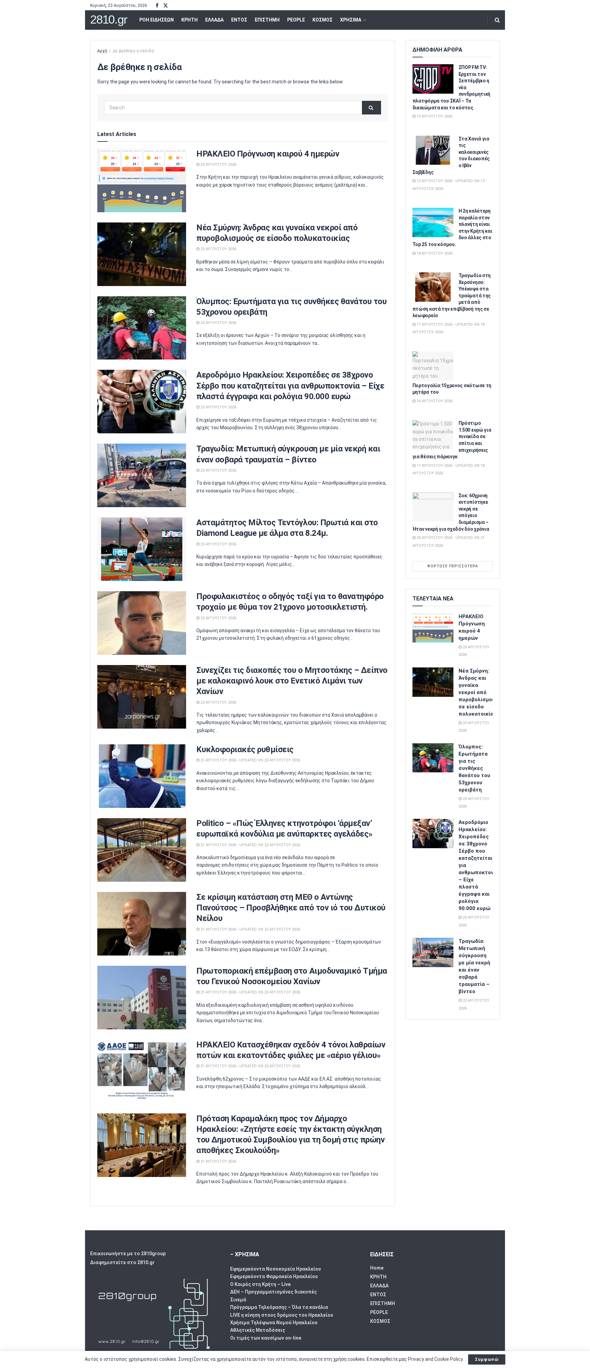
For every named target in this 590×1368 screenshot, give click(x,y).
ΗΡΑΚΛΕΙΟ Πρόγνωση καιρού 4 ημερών (267, 154)
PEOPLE (296, 20)
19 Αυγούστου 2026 (434, 116)
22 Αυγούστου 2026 (217, 407)
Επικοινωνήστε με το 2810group (128, 1253)
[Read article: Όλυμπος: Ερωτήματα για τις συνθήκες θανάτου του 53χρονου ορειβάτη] (141, 328)
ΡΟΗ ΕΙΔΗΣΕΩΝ (156, 20)
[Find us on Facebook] (157, 6)
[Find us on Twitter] (165, 6)
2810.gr (108, 19)
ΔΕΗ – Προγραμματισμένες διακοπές (273, 1292)
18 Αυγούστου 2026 (434, 253)
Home (376, 1268)
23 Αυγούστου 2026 (217, 164)
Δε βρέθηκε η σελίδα (133, 51)
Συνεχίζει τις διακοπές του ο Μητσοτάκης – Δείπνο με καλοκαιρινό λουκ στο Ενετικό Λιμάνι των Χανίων (292, 680)
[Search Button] (497, 20)
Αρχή (102, 51)
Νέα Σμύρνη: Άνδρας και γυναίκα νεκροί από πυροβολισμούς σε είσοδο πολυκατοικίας (478, 692)
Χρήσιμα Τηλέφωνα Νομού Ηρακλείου (274, 1322)
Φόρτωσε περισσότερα (452, 566)
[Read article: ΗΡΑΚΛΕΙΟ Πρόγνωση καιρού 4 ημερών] (141, 180)
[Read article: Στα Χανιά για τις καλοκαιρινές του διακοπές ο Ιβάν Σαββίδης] (432, 150)
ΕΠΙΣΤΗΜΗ (267, 20)
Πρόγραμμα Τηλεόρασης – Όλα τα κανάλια (279, 1307)
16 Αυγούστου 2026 (434, 401)
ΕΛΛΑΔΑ (214, 20)
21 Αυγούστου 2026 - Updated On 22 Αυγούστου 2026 (249, 760)
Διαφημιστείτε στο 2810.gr (122, 1262)
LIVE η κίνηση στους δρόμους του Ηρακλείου (281, 1315)
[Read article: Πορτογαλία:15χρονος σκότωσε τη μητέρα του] (432, 366)
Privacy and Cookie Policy (435, 1359)
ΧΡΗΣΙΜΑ (350, 20)
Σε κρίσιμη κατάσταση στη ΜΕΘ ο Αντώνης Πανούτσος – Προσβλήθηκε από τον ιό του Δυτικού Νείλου (290, 907)
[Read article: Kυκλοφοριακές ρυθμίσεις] (141, 776)
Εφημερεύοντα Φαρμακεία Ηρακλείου (274, 1276)
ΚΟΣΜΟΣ (322, 20)
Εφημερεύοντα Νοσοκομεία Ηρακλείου (275, 1269)
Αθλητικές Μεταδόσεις (257, 1330)
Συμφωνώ (486, 1359)
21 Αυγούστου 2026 (217, 1161)
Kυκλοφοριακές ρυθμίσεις (245, 749)
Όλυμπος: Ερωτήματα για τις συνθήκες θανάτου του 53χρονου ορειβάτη (474, 768)
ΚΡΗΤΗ (189, 20)
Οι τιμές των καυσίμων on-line (265, 1338)
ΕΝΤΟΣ (239, 20)
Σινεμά (238, 1299)
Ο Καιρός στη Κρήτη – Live (260, 1284)
